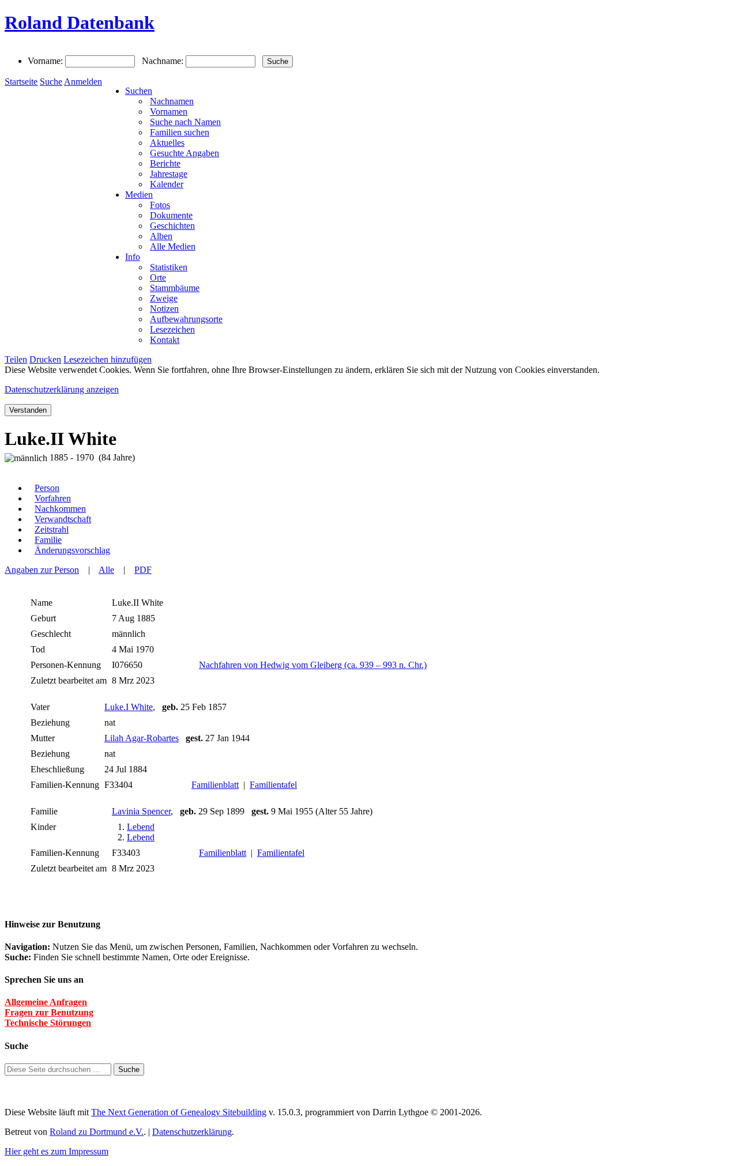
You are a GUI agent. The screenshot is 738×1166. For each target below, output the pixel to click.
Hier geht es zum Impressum (56, 1151)
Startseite (21, 81)
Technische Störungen (48, 1023)
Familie (48, 540)
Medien (139, 194)
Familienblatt (215, 785)
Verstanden (28, 410)
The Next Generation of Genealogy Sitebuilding (178, 1112)
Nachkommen (60, 509)
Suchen (138, 91)
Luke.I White (128, 707)
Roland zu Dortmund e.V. (97, 1132)
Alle (106, 570)
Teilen (16, 359)
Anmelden (83, 81)
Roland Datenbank (80, 22)
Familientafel (273, 785)
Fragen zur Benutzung (49, 1012)
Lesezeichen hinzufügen (107, 359)
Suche (51, 81)
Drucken (45, 359)
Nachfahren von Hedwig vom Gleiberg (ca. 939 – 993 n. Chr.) (313, 665)
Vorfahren (53, 498)
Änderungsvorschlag (72, 550)
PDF (143, 570)
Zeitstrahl (52, 529)
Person (47, 488)
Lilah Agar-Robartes (141, 738)
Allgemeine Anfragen (46, 1002)
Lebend (141, 827)
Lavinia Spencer (141, 811)
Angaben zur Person (42, 570)
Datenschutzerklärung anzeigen (62, 389)
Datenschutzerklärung (192, 1132)
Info (132, 257)
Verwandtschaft (63, 519)
